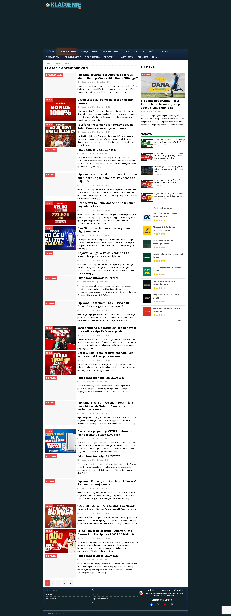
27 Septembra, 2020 (87, 438)
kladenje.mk (50, 594)
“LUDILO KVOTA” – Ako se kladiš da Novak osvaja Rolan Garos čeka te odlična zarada (106, 507)
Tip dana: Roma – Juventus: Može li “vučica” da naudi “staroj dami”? (106, 482)
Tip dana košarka (73, 57)
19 (109, 210)
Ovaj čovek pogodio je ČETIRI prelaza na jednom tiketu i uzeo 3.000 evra (104, 432)
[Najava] (60, 263)
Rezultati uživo (125, 57)
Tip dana (148, 67)
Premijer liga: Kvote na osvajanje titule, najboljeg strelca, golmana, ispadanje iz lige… (169, 169)
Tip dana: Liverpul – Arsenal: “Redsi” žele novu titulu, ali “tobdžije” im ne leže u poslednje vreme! (105, 406)
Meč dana (153, 51)
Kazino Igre (142, 57)
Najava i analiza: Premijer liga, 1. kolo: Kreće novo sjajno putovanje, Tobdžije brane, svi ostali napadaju (168, 155)
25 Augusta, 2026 (149, 111)
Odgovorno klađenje (100, 598)
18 (109, 107)
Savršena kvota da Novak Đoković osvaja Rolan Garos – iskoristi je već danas (105, 126)
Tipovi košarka (92, 57)
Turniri (155, 57)
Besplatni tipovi (110, 51)
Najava (165, 51)
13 (109, 538)
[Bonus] (60, 110)
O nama (95, 590)
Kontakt (95, 594)
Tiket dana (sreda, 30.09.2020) (97, 149)
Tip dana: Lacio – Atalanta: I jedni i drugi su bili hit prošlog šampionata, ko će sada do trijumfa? (107, 178)
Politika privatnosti (99, 603)
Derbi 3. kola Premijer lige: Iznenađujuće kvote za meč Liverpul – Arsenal (105, 354)
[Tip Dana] (60, 184)
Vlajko (101, 185)
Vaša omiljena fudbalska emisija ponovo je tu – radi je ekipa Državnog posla (107, 329)
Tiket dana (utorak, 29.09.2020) (98, 278)
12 (109, 513)
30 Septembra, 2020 (87, 82)
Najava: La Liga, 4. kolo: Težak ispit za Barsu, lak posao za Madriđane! (103, 254)
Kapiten (102, 82)
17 (109, 132)
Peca (101, 153)
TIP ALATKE (108, 57)
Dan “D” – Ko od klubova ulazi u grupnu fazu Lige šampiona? (107, 229)
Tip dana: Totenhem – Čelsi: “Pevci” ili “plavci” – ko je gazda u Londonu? (103, 304)
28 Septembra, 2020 (87, 335)
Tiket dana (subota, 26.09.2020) (98, 556)
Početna (50, 51)
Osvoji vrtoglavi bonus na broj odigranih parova (105, 101)
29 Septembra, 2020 (87, 210)
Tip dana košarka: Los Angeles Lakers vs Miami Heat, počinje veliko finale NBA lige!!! (107, 76)
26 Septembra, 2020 (87, 513)
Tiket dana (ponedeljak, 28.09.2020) (101, 378)
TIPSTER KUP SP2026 (67, 51)
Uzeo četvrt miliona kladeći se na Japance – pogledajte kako (107, 204)
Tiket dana (140, 51)
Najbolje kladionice (163, 208)
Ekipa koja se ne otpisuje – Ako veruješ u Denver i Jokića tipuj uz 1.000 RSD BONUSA (106, 532)
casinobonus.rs (51, 590)
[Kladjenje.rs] (63, 8)
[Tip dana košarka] (60, 85)
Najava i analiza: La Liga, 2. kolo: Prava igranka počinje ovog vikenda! (168, 181)
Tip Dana (126, 51)
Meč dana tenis (53, 57)
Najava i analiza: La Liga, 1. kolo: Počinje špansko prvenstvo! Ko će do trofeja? (169, 194)
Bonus (95, 51)
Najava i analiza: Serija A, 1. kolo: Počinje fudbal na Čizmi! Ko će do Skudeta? (169, 141)
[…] (128, 92)
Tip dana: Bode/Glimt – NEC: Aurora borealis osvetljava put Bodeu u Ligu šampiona (162, 104)
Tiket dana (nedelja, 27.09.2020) (98, 456)
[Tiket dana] (60, 159)
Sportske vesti (50, 598)
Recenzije (84, 51)
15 (109, 360)
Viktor (101, 107)
